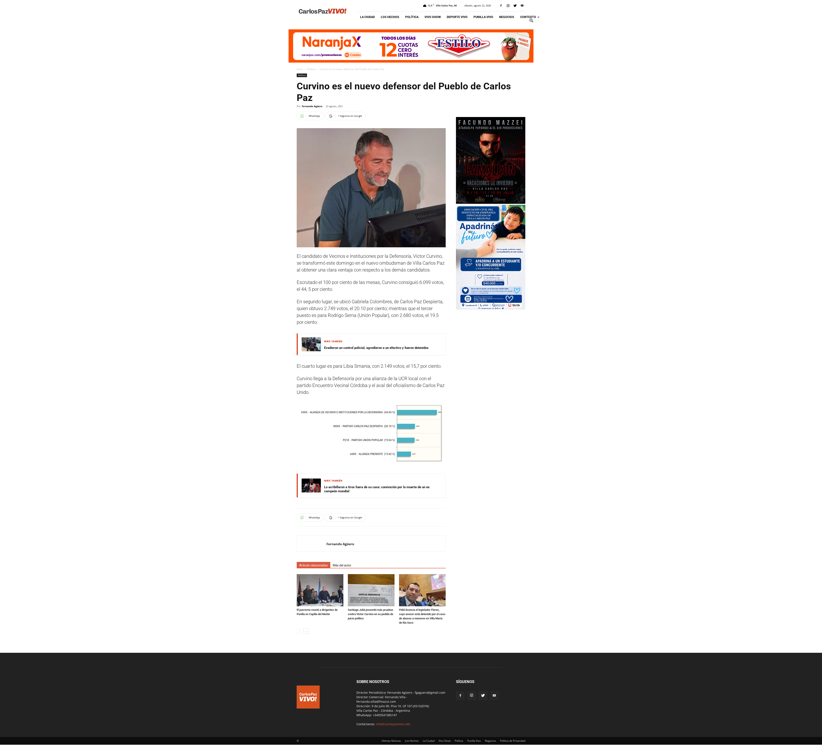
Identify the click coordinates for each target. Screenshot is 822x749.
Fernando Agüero (312, 106)
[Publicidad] (411, 46)
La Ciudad (367, 17)
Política (411, 17)
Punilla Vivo (483, 17)
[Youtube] (522, 6)
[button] (531, 21)
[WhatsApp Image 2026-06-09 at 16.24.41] (490, 203)
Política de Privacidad (512, 741)
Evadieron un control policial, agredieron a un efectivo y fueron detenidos (376, 348)
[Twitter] (515, 6)
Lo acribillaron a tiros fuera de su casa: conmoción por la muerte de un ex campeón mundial (377, 489)
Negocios (506, 17)
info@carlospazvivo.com (393, 724)
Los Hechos (390, 17)
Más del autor (342, 565)
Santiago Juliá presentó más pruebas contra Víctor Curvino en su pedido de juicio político (370, 614)
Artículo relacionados (313, 565)
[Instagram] (508, 6)
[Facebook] (501, 6)
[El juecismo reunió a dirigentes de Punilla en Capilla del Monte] (320, 590)
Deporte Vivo (457, 17)
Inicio (300, 69)
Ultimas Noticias (391, 741)
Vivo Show (432, 17)
